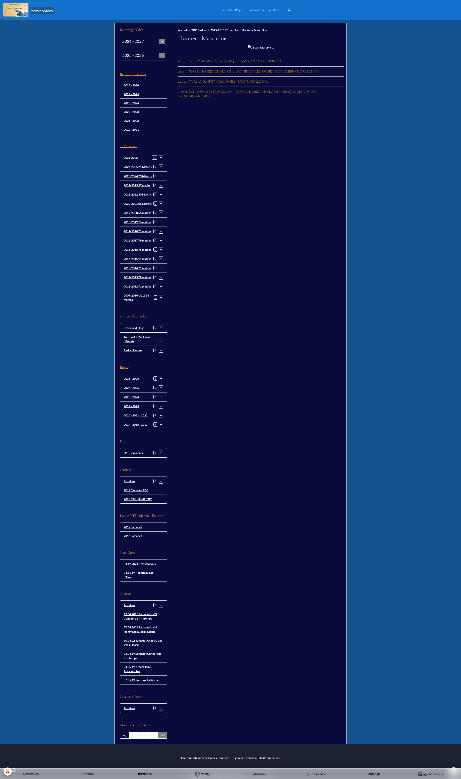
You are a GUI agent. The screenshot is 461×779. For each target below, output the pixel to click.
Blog (238, 10)
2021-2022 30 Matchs (138, 194)
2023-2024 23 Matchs (138, 176)
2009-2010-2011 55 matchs (136, 297)
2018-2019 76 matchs (137, 222)
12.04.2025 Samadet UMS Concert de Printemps (140, 616)
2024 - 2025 (131, 94)
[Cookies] (8, 771)
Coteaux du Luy (134, 328)
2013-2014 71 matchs (137, 268)
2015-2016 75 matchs (224, 30)
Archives (129, 481)
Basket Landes (133, 350)
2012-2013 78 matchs (137, 277)
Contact (274, 10)
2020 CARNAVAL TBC (138, 499)
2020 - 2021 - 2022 (135, 415)
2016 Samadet (133, 535)
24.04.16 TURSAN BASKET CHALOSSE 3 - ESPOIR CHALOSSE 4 (223, 81)
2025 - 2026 (133, 55)
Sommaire (255, 10)
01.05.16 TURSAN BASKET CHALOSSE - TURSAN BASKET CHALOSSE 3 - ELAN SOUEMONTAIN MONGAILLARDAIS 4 (247, 93)
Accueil (226, 10)
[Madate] (87, 774)
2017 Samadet (133, 527)
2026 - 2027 (133, 41)
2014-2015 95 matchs (137, 258)
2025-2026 (131, 157)
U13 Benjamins (133, 453)
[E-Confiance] (316, 774)
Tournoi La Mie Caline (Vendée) (137, 339)
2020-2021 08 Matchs (138, 203)
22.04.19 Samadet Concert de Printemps (143, 656)
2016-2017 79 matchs (137, 240)
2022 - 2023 (131, 111)
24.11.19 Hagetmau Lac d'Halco (138, 575)
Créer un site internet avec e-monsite (205, 758)
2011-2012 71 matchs (137, 286)
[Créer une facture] (259, 774)
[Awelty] (202, 774)
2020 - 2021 (131, 129)
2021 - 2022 (131, 120)
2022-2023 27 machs (137, 185)
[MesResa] (144, 774)
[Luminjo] (373, 774)
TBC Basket (198, 30)
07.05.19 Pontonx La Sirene (141, 680)
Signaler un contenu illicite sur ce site (256, 758)
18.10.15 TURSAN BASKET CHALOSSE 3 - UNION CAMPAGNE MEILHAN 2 (231, 61)
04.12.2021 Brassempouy (140, 563)
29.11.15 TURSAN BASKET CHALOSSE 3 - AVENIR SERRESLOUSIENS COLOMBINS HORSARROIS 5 (249, 71)
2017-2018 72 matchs (137, 231)
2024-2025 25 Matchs (138, 166)
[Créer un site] (30, 774)
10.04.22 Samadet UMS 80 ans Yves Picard (143, 642)
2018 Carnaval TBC (136, 490)
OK (162, 735)
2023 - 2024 (131, 103)
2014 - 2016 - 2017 (135, 424)
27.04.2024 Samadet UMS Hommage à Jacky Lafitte (140, 629)
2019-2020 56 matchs (137, 212)
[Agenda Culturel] (430, 774)
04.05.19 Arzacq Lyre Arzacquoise (137, 669)
